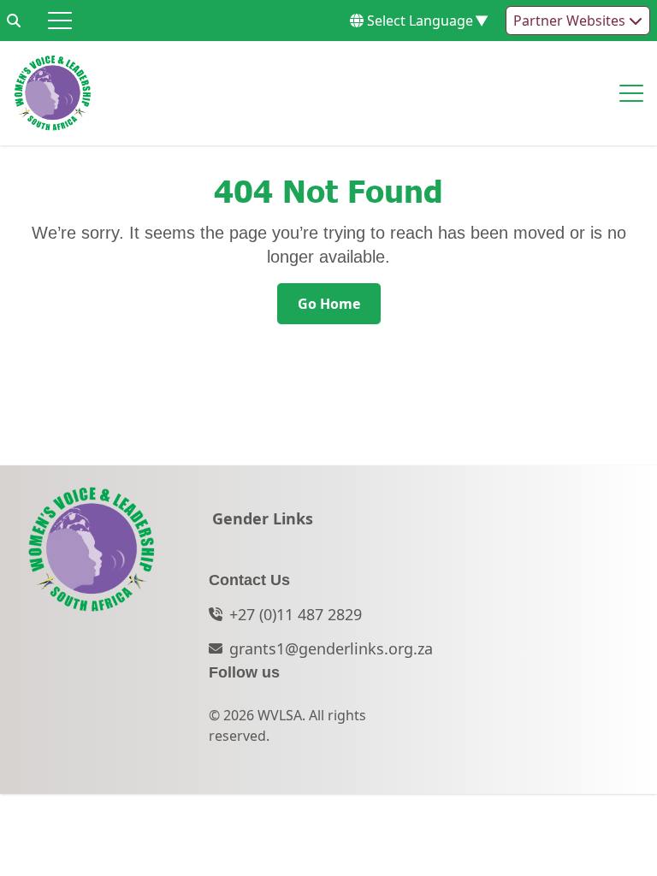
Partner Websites (571, 20)
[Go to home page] (53, 93)
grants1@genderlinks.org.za (331, 648)
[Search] (14, 20)
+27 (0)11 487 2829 (295, 614)
